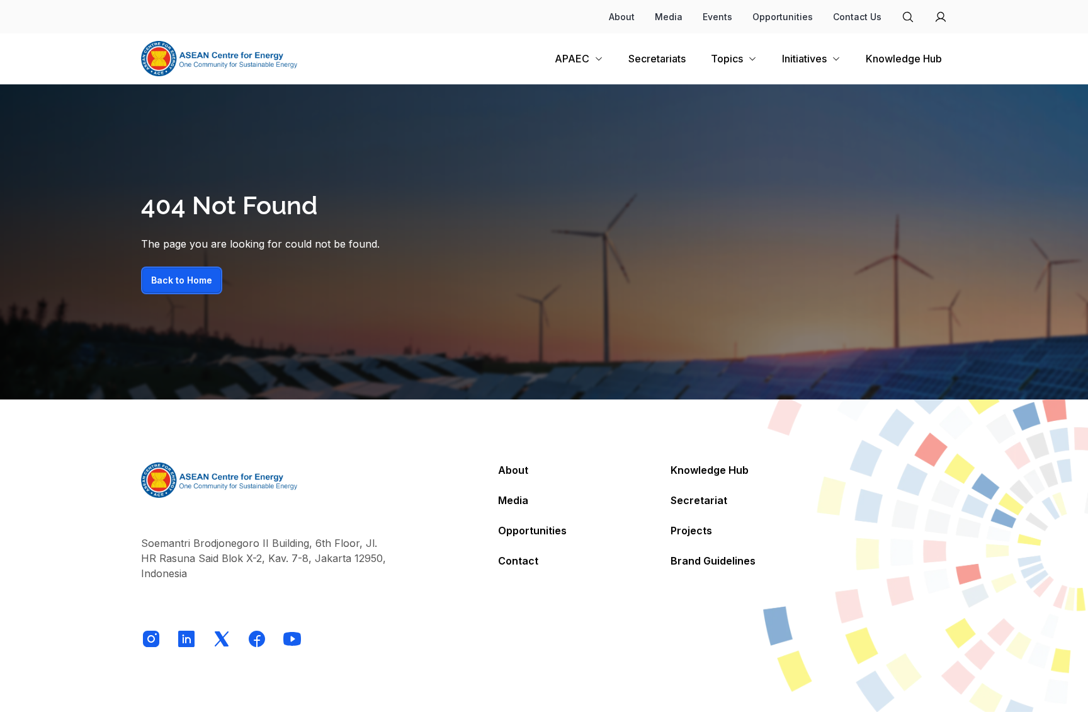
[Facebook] (257, 639)
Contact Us (857, 16)
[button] (811, 58)
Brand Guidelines (713, 560)
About (622, 16)
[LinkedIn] (186, 639)
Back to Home (181, 280)
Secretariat (699, 500)
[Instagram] (151, 639)
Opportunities (782, 16)
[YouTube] (292, 639)
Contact (518, 560)
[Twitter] (222, 639)
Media (669, 16)
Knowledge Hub (710, 470)
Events (717, 16)
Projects (691, 530)
